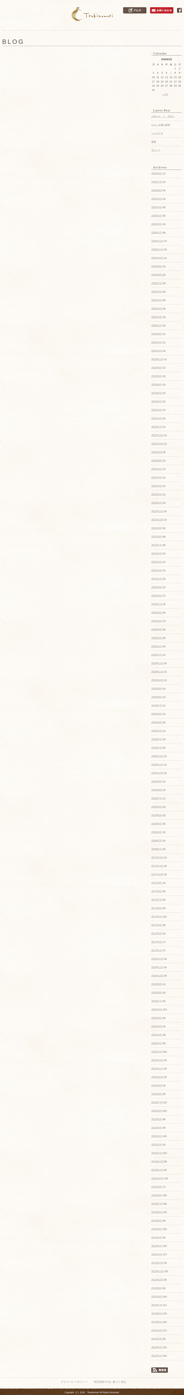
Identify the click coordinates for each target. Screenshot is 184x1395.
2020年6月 (156, 612)
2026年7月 (156, 182)
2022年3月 (156, 486)
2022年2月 (156, 494)
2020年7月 (156, 604)
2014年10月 (157, 1178)
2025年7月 (156, 283)
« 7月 (165, 94)
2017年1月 (156, 950)
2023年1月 (156, 426)
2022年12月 (157, 435)
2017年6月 (156, 908)
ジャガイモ (157, 133)
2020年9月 (156, 587)
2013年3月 (156, 1339)
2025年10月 (157, 258)
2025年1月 (156, 325)
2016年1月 (156, 1051)
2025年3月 (156, 317)
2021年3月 (156, 570)
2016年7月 (156, 1001)
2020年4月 (156, 629)
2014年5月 (156, 1220)
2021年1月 (156, 578)
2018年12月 (157, 756)
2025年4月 (156, 308)
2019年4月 (156, 722)
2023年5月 (156, 393)
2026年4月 (156, 207)
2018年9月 (156, 781)
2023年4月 (156, 401)
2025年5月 (156, 300)
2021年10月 (157, 519)
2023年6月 (156, 384)
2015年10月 (157, 1077)
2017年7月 (156, 899)
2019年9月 (156, 688)
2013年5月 (156, 1322)
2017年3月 (156, 933)
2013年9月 (156, 1288)
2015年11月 (157, 1068)
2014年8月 (156, 1195)
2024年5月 (156, 342)
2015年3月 (156, 1136)
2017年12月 (157, 857)
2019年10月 (157, 680)
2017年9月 (156, 882)
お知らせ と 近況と (163, 116)
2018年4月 (156, 823)
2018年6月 (156, 806)
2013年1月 (156, 1355)
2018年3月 (156, 832)
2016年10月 (157, 975)
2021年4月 (156, 562)
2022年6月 (156, 469)
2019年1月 (156, 747)
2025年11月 (157, 249)
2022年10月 (157, 443)
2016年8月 (156, 992)
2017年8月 (156, 891)
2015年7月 (156, 1102)
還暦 (153, 141)
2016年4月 (156, 1026)
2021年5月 (156, 553)
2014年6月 (156, 1212)
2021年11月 (157, 511)
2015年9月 (156, 1085)
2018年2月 (156, 840)
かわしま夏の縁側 (160, 124)
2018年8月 (156, 790)
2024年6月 (156, 334)
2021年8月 (156, 536)
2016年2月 (156, 1043)
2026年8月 (156, 173)
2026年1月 (156, 232)
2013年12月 (157, 1263)
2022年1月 (156, 502)
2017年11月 (157, 866)
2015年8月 (156, 1094)
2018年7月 (156, 798)
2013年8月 (156, 1296)
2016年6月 (156, 1009)
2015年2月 (156, 1144)
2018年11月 (157, 764)
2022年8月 (156, 460)
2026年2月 (156, 224)
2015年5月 (156, 1119)
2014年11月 (157, 1170)
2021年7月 (156, 545)
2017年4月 (156, 925)
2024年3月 (156, 350)
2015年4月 (156, 1127)
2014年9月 (156, 1186)
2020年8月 (156, 595)
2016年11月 (157, 967)
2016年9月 (156, 984)
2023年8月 (156, 376)
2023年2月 (156, 418)
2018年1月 (156, 849)
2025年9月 (156, 266)
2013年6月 (156, 1313)
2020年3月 (156, 638)
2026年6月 (156, 190)
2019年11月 (157, 671)
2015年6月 (156, 1110)
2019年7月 (156, 705)
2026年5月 (156, 198)
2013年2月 (156, 1347)
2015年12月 (157, 1060)
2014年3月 (156, 1237)
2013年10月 (157, 1279)
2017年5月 (156, 916)
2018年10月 (157, 773)
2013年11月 (157, 1271)
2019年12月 (157, 663)
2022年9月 (156, 452)
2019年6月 (156, 714)
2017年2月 (156, 942)
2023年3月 (156, 410)
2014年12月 (157, 1161)
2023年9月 (156, 367)
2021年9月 (156, 528)
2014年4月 (156, 1229)
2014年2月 (156, 1246)
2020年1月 (156, 654)
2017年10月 (157, 874)
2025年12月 (157, 241)
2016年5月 (156, 1018)
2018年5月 (156, 815)
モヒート (156, 150)
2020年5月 (156, 621)
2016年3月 (156, 1034)
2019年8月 (156, 697)
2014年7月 (156, 1203)
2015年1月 (156, 1153)
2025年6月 (156, 291)
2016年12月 (157, 958)
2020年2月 (156, 646)
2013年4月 (156, 1330)
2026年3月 (156, 215)
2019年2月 (156, 739)
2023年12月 (157, 359)
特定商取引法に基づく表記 (110, 1381)
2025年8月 (156, 274)
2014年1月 (156, 1254)
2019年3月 (156, 730)
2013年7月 (156, 1305)
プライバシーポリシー (74, 1381)
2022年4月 (156, 477)
